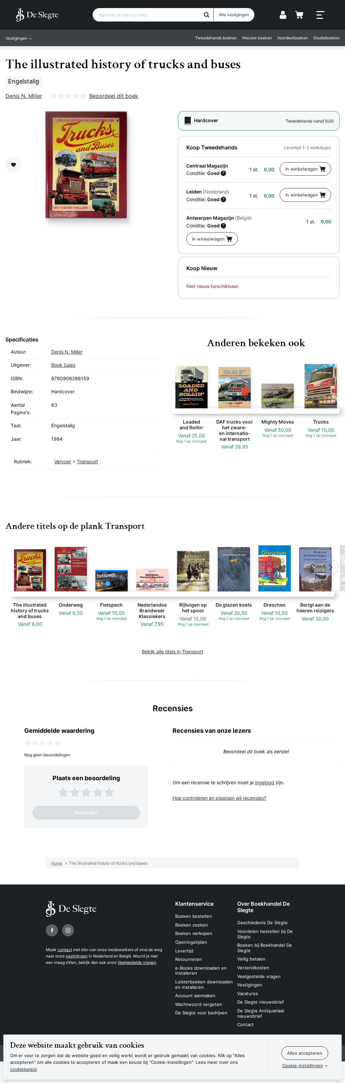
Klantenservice (194, 903)
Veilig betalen (251, 959)
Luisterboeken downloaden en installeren (204, 984)
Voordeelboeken (292, 37)
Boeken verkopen (193, 933)
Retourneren (188, 959)
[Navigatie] (320, 15)
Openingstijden (191, 942)
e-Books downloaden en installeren (201, 970)
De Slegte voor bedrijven (201, 1012)
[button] (15, 567)
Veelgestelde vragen (137, 962)
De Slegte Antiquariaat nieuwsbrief (260, 1013)
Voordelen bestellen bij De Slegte (265, 934)
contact (65, 949)
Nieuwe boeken (257, 37)
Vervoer (62, 461)
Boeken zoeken (191, 925)
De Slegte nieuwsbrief (260, 1002)
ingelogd (264, 782)
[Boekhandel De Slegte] (37, 15)
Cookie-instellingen (302, 1065)
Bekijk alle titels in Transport (172, 651)
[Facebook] (52, 930)
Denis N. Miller (23, 96)
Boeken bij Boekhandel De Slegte (264, 947)
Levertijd (184, 950)
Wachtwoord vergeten (198, 1004)
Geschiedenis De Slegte (262, 922)
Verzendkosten (253, 967)
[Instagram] (68, 930)
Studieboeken (326, 37)
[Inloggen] (283, 15)
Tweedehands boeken (216, 37)
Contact (245, 1024)
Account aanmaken (195, 995)
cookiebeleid (23, 1069)
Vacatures (247, 993)
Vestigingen (249, 984)
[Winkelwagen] (299, 15)
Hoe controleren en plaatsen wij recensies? (219, 798)
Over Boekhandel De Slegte (263, 906)
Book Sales (63, 365)
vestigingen (77, 956)
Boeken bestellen (193, 916)
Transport (87, 461)
